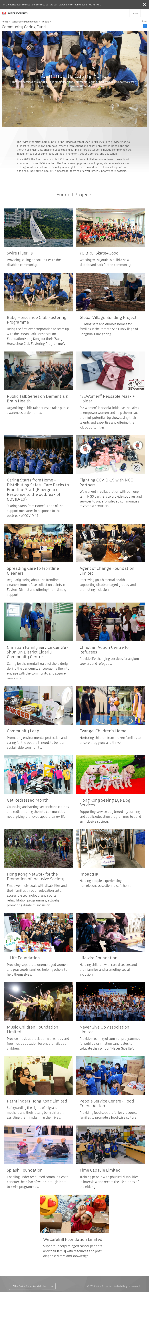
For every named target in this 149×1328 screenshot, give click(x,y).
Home (5, 21)
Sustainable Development (25, 21)
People (45, 21)
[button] (145, 26)
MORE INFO (95, 4)
